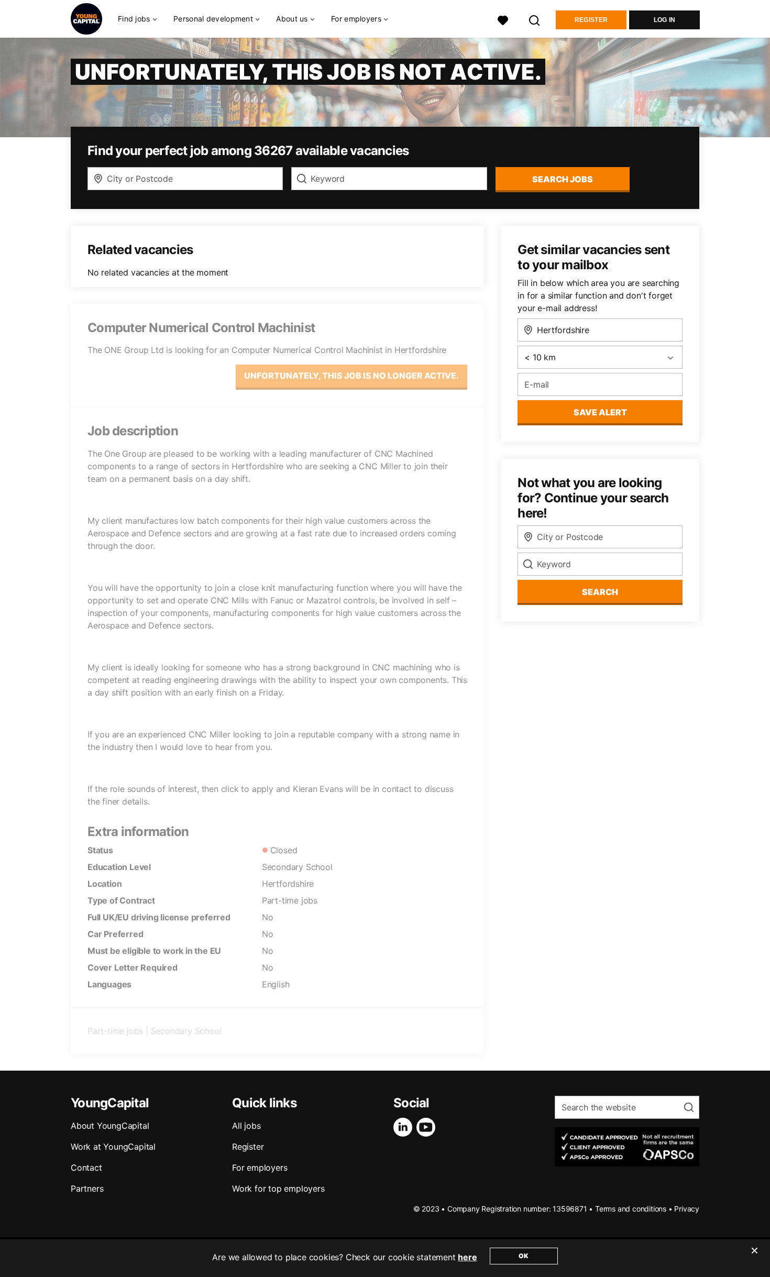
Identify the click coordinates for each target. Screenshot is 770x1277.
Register (591, 20)
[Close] (754, 1257)
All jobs (246, 1125)
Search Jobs (562, 179)
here (467, 1257)
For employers (259, 1167)
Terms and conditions (630, 1208)
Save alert (600, 412)
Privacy (686, 1208)
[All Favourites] (503, 19)
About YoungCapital (110, 1125)
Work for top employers (278, 1188)
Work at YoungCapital (113, 1146)
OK (524, 1256)
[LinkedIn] (404, 1127)
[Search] (535, 19)
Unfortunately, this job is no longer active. (351, 375)
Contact (86, 1167)
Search (600, 592)
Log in (665, 20)
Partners (87, 1188)
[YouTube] (427, 1127)
